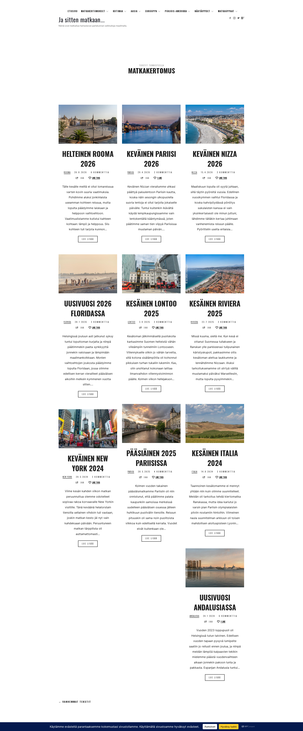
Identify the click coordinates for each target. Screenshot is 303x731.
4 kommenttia (163, 471)
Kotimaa (118, 11)
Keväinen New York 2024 (88, 463)
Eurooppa (151, 11)
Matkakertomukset (93, 11)
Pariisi (130, 172)
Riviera (194, 322)
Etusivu (73, 11)
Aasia (134, 11)
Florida (67, 322)
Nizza (194, 172)
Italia (194, 471)
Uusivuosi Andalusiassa (215, 602)
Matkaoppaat (226, 11)
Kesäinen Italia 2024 (215, 458)
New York (67, 477)
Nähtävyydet (202, 11)
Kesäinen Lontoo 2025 (151, 308)
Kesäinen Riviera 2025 (214, 308)
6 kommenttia (228, 616)
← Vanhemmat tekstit (75, 701)
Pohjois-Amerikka (176, 11)
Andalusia (194, 616)
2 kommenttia (163, 172)
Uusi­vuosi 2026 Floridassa (88, 308)
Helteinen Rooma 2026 (88, 158)
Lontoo (131, 322)
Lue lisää (88, 239)
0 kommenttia (100, 172)
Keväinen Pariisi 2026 (151, 158)
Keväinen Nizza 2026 (215, 158)
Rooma (67, 172)
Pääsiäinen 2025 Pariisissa (151, 458)
